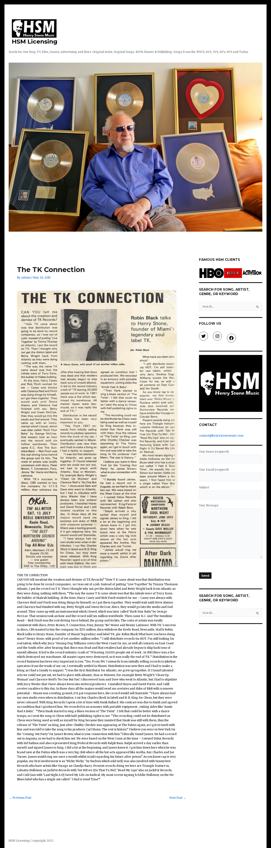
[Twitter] (203, 336)
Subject (204, 487)
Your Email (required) (214, 469)
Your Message (208, 505)
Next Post (177, 797)
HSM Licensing (34, 41)
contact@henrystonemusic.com (221, 435)
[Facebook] (231, 338)
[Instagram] (217, 336)
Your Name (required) (214, 452)
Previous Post (20, 797)
